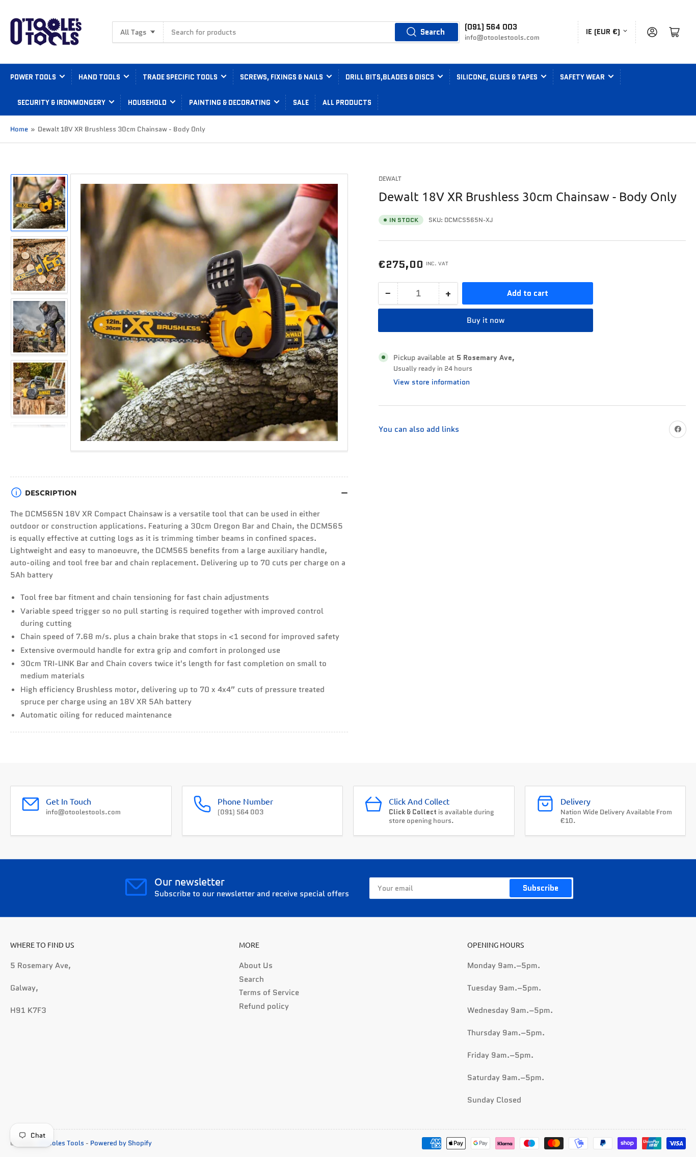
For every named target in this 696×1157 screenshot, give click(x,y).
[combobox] (311, 32)
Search (432, 32)
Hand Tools (99, 77)
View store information (431, 382)
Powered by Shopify (121, 1143)
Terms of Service (269, 992)
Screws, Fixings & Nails (281, 77)
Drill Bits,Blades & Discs (389, 77)
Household (147, 102)
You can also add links (419, 429)
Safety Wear (582, 77)
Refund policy (264, 1006)
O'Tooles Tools (61, 1143)
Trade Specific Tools (180, 77)
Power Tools (33, 77)
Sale (301, 102)
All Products (347, 102)
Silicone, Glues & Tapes (497, 77)
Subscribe (540, 888)
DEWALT (390, 178)
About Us (256, 965)
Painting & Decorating (230, 102)
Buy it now (485, 320)
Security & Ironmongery (61, 102)
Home (19, 129)
